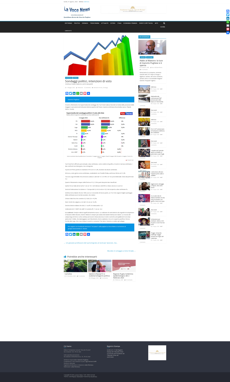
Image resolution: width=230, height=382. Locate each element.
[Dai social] (144, 109)
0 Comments (87, 87)
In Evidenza (69, 78)
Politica (77, 23)
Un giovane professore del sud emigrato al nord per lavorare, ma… (91, 243)
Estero (112, 23)
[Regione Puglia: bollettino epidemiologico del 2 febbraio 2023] (124, 261)
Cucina (162, 27)
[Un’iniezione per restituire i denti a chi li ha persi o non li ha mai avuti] (144, 218)
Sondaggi (105, 87)
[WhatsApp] (228, 22)
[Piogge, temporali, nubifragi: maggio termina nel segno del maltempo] (144, 232)
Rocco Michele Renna (157, 67)
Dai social (154, 110)
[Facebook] (228, 11)
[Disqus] (100, 308)
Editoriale (68, 23)
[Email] (228, 25)
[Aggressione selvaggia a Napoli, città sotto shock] (144, 183)
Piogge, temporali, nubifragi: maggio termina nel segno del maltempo (157, 235)
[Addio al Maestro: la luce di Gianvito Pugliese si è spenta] (152, 41)
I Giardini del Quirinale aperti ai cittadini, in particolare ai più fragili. (157, 152)
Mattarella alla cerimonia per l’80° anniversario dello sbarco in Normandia (157, 99)
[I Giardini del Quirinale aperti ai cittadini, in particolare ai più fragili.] (144, 150)
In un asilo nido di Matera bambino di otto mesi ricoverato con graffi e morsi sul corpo (158, 198)
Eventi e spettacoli (146, 23)
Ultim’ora (86, 2)
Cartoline (68, 274)
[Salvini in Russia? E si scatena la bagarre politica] (99, 261)
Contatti (68, 31)
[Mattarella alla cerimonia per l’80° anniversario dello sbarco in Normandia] (144, 95)
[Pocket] (228, 29)
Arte (156, 23)
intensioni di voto (97, 87)
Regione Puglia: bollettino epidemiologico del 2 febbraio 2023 (123, 276)
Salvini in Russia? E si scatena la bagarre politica (99, 275)
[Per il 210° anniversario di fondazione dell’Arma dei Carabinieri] (144, 128)
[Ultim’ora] (144, 86)
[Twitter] (228, 15)
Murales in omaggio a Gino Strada (121, 251)
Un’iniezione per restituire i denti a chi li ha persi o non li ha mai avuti (158, 221)
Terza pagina (94, 23)
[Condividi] (228, 33)
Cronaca (85, 23)
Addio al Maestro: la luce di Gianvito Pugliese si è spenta (151, 63)
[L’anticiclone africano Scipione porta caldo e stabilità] (144, 171)
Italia (119, 23)
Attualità (104, 23)
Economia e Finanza (130, 23)
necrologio (150, 57)
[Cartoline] (75, 261)
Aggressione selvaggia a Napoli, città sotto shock (157, 185)
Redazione (80, 87)
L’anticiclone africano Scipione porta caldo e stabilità (157, 173)
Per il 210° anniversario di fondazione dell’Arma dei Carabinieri (158, 130)
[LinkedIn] (228, 18)
